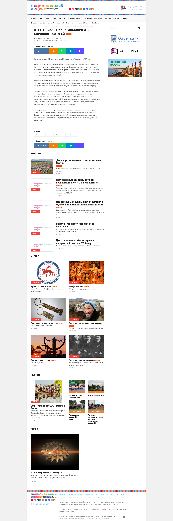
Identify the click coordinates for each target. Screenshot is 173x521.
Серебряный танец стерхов (44, 323)
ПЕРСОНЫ (95, 494)
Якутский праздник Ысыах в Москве (75, 396)
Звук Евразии (96, 23)
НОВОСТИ (124, 494)
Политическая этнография (81, 360)
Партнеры (116, 498)
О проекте (62, 498)
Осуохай (58, 135)
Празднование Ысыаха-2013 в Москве (74, 417)
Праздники (77, 392)
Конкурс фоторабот (59, 23)
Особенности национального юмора (85, 323)
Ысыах (66, 135)
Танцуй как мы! (76, 286)
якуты (74, 135)
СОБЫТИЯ (87, 494)
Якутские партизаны (40, 360)
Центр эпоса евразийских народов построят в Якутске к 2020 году (75, 242)
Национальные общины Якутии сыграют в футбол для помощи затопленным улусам (79, 203)
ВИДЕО (117, 494)
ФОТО (102, 494)
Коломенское (39, 135)
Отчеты (122, 498)
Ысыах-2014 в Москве (96, 396)
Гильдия (124, 18)
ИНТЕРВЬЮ (78, 494)
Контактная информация (74, 498)
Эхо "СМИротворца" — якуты (47, 472)
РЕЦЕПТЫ (109, 494)
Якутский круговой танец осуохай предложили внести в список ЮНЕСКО (77, 181)
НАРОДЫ (62, 494)
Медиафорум (70, 23)
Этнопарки (78, 23)
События (35, 172)
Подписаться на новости (40, 504)
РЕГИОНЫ (70, 494)
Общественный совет (104, 498)
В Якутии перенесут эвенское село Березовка (75, 225)
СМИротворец (47, 23)
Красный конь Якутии (41, 286)
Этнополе (35, 282)
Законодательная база (90, 498)
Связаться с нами (136, 9)
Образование (87, 23)
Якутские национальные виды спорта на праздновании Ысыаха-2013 (95, 419)
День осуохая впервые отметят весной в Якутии (79, 161)
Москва (49, 135)
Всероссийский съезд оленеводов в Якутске (48, 407)
